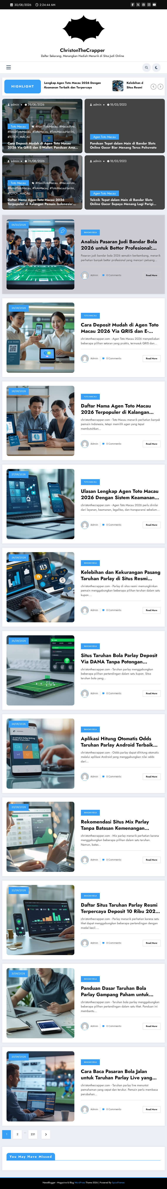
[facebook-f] (133, 5)
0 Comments (113, 275)
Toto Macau (18, 126)
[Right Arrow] (160, 86)
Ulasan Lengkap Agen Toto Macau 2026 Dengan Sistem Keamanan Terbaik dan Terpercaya (50, 85)
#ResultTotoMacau (19, 131)
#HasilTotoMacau (46, 126)
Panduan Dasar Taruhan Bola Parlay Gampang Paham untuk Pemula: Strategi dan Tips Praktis (118, 991)
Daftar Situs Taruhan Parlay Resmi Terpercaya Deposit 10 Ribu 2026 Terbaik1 (120, 908)
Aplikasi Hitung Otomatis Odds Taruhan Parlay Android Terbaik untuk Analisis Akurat (117, 741)
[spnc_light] (156, 67)
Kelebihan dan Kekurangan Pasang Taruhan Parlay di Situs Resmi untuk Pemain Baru (120, 575)
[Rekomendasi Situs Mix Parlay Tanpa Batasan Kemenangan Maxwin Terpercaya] (40, 836)
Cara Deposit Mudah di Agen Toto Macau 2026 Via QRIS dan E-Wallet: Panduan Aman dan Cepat (42, 145)
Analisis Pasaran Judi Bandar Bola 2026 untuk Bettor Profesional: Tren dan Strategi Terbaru (119, 244)
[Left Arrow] (153, 86)
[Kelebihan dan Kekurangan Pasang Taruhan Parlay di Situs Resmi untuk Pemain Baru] (40, 587)
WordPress (80, 1182)
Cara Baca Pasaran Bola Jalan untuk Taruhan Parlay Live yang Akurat (116, 1074)
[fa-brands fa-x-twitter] (138, 5)
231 (33, 1134)
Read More (151, 275)
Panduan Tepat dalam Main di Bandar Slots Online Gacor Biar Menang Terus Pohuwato (123, 145)
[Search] (146, 67)
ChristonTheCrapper (82, 50)
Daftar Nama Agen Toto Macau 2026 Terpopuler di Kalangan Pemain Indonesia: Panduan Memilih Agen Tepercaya (40, 202)
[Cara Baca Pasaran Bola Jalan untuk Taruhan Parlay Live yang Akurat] (40, 1086)
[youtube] (154, 5)
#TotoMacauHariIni (62, 131)
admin (14, 104)
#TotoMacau (40, 131)
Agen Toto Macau (104, 137)
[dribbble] (143, 5)
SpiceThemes (118, 1182)
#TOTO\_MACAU (19, 137)
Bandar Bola (90, 232)
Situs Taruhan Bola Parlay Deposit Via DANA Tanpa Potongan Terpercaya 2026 (119, 658)
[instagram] (149, 5)
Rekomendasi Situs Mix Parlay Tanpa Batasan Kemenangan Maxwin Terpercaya (115, 825)
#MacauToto (67, 126)
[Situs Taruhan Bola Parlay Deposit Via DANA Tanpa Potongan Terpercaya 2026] (40, 670)
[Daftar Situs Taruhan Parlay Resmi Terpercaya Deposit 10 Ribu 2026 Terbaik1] (40, 920)
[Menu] (8, 67)
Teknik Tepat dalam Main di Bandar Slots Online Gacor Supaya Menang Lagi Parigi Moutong (121, 202)
